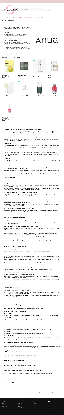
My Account (48, 10)
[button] (60, 17)
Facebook (34, 403)
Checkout (59, 10)
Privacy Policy (4, 406)
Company (4, 403)
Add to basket (9, 79)
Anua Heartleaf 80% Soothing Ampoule (53, 75)
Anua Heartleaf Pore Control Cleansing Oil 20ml (23, 96)
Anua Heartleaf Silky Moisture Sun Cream (39, 96)
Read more (24, 78)
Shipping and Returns (6, 404)
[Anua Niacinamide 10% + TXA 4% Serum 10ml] (9, 109)
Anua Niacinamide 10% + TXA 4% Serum (54, 96)
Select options (39, 78)
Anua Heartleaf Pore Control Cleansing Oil (7, 96)
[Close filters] (14, 375)
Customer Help (54, 10)
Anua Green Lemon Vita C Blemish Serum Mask (8, 75)
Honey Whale (59, 412)
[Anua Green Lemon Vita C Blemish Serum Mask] (9, 66)
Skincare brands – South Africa (10, 20)
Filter (13, 382)
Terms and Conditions (21, 407)
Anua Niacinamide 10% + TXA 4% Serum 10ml (8, 118)
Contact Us (19, 406)
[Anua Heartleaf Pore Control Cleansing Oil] (9, 87)
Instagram (34, 404)
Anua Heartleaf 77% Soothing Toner (39, 74)
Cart (49, 403)
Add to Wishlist (15, 60)
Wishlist (49, 404)
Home (3, 20)
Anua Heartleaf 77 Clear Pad (22, 74)
